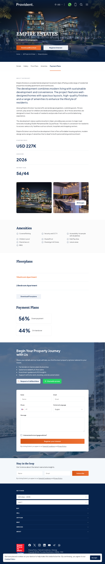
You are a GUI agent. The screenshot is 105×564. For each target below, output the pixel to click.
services (19, 527)
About (18, 531)
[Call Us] (75, 4)
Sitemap (54, 550)
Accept (94, 558)
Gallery (25, 66)
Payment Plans (55, 66)
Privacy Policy (62, 446)
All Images (80, 203)
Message (23, 415)
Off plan (19, 517)
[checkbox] (21, 435)
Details (18, 66)
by (27, 40)
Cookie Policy (10, 559)
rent (18, 522)
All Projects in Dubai (29, 54)
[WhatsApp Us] (69, 4)
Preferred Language (59, 405)
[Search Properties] (81, 4)
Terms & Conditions (49, 446)
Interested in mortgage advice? (35, 435)
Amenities (44, 66)
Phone (23, 405)
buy (17, 508)
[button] (22, 409)
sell (17, 513)
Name (22, 395)
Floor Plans (34, 66)
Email (55, 395)
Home (18, 54)
